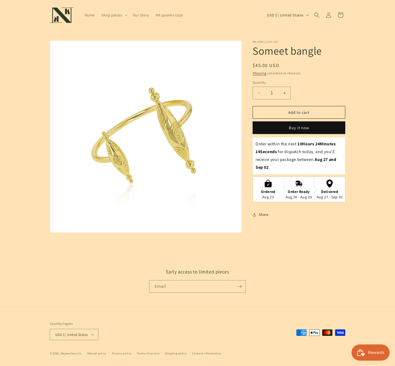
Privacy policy (122, 353)
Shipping (259, 73)
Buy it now (299, 127)
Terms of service (148, 353)
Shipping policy (176, 353)
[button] (114, 15)
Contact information (206, 353)
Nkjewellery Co (71, 353)
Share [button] (264, 214)
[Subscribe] (240, 286)
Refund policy (96, 353)
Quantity (259, 82)
